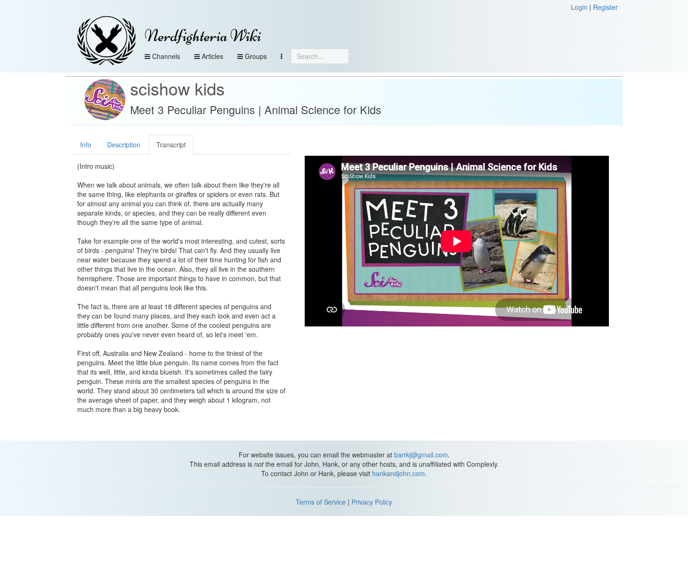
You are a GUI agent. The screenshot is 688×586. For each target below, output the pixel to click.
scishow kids (177, 88)
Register (605, 7)
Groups (255, 56)
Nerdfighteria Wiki (203, 36)
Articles (211, 56)
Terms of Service (321, 501)
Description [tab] (123, 144)
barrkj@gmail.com (421, 454)
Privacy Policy (371, 501)
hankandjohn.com (398, 473)
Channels (165, 56)
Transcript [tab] (171, 144)
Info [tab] (85, 144)
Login (579, 7)
